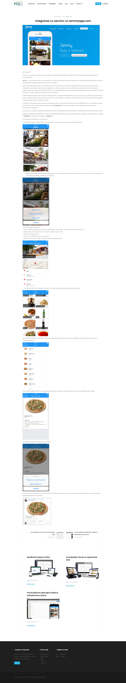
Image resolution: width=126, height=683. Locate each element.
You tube (62, 656)
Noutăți (70, 17)
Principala (31, 3)
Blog (71, 3)
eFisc (66, 3)
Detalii (17, 663)
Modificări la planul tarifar (38, 557)
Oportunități (41, 3)
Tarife (60, 3)
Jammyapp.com (57, 105)
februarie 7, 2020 (33, 580)
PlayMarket (27, 116)
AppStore (49, 116)
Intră (98, 3)
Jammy (25, 80)
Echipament (52, 3)
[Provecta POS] (18, 3)
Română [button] (105, 3)
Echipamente (45, 654)
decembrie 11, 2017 (33, 622)
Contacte (79, 3)
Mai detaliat (31, 584)
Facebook (62, 654)
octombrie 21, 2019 (72, 582)
